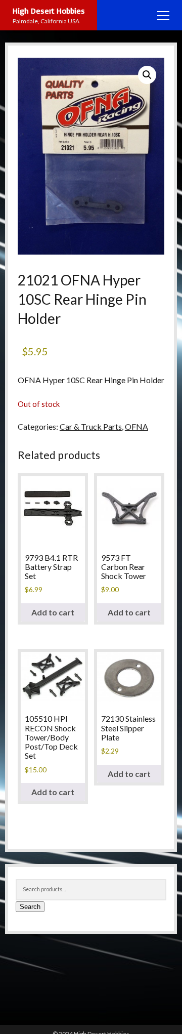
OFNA (136, 426)
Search (30, 907)
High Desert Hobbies (49, 11)
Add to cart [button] (52, 612)
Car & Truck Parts (91, 426)
